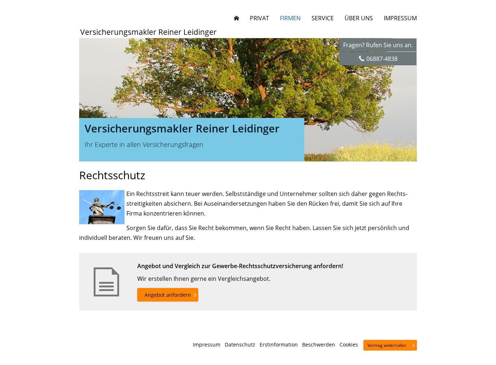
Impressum (206, 344)
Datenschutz (240, 344)
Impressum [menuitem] (400, 18)
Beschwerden (318, 344)
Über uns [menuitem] (359, 18)
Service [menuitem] (323, 18)
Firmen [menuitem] (290, 18)
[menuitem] (236, 18)
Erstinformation (279, 344)
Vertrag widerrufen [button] (386, 345)
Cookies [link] (349, 344)
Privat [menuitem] (259, 18)
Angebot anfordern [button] (168, 294)
